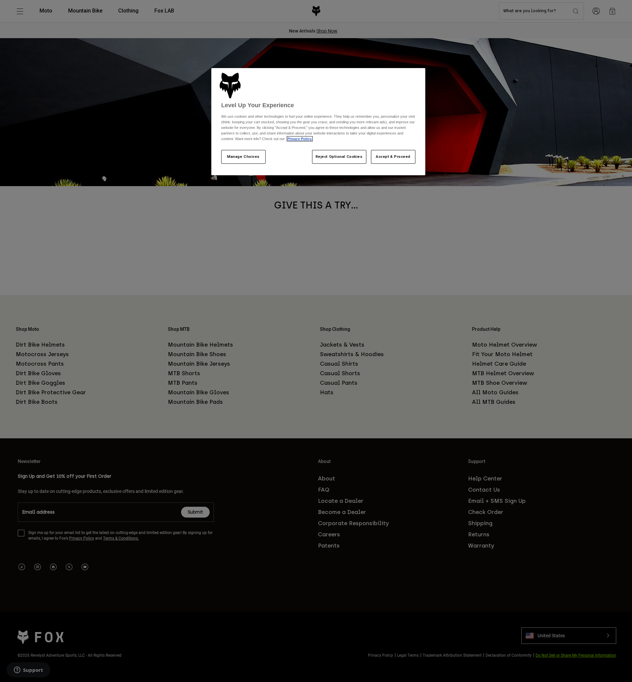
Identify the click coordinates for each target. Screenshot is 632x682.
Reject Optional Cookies (339, 156)
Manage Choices (243, 156)
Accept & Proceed (393, 156)
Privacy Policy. (299, 139)
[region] (318, 121)
